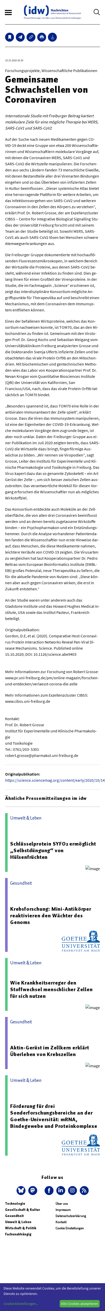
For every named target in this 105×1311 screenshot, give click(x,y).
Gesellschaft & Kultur (22, 1209)
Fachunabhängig (18, 1234)
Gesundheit (14, 1215)
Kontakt (61, 1222)
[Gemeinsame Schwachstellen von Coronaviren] (20, 37)
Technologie (15, 1203)
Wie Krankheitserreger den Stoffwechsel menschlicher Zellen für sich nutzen (51, 989)
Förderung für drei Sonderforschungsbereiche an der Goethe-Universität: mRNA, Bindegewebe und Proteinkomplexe (53, 1116)
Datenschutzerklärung (71, 1216)
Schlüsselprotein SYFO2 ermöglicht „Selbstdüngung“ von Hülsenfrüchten (53, 850)
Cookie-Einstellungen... (21, 1303)
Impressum (63, 1210)
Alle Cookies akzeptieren (79, 1303)
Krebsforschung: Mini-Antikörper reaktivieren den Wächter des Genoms (50, 915)
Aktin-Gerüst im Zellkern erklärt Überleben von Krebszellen (49, 1051)
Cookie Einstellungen (70, 1228)
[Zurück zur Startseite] (52, 12)
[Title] (31, 37)
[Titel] (9, 37)
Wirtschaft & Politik (20, 1228)
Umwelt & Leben (18, 1222)
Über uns (62, 1203)
